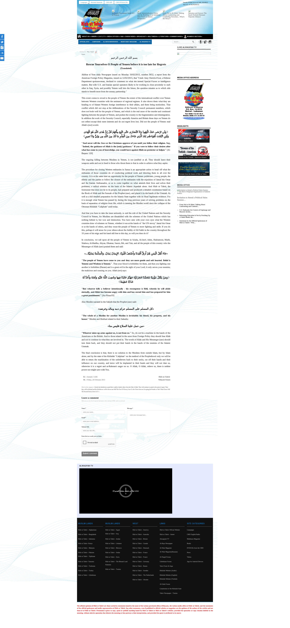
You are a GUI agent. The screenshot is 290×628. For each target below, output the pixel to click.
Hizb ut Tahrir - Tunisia (113, 569)
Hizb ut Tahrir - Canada (140, 543)
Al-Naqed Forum (165, 557)
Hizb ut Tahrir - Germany (141, 561)
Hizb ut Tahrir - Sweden (140, 570)
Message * (130, 408)
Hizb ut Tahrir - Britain (140, 539)
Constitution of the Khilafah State (170, 589)
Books (189, 543)
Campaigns (96, 42)
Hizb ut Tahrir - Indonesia (86, 539)
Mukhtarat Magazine (129, 42)
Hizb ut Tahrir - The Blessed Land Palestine (116, 563)
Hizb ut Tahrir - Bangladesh (87, 534)
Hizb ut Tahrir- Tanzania (86, 561)
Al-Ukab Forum (165, 584)
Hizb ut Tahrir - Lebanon (113, 543)
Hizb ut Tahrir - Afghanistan (87, 530)
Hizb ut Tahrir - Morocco (113, 548)
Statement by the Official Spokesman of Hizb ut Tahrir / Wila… (193, 222)
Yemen (83, 54)
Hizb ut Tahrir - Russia (140, 566)
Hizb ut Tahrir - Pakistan (86, 552)
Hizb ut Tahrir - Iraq (112, 534)
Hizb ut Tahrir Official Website (170, 530)
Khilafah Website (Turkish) (168, 579)
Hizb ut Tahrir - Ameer (167, 534)
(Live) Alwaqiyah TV (186, 47)
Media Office (183, 185)
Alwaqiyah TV (164, 539)
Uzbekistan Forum (166, 561)
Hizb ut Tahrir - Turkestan (86, 566)
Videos (189, 557)
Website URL (85, 427)
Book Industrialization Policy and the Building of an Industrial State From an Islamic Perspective (148, 15)
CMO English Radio (193, 534)
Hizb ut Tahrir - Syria (112, 557)
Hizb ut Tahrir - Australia (141, 534)
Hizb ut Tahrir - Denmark (141, 548)
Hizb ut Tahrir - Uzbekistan (87, 575)
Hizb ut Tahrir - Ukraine (140, 580)
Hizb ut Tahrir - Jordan (112, 539)
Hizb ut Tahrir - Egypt (112, 530)
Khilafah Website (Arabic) (168, 570)
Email (92, 51)
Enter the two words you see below (92, 436)
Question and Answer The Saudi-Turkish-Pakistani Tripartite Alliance (197, 15)
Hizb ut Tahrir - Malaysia (86, 548)
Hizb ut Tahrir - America (141, 530)
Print (88, 51)
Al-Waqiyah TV (145, 42)
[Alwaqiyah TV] (205, 44)
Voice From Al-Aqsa (166, 566)
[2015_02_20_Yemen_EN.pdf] (95, 51)
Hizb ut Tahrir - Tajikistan (86, 556)
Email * (84, 417)
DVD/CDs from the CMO (195, 548)
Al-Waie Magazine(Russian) (169, 552)
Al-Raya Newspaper (110, 42)
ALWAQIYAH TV (86, 466)
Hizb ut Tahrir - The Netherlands (143, 575)
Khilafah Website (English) (168, 575)
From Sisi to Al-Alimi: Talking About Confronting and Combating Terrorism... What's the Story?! (173, 15)
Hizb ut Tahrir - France (140, 552)
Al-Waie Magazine (166, 548)
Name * (84, 408)
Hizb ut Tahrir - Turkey (85, 570)
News (188, 552)
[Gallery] (210, 44)
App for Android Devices (195, 561)
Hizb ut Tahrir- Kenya (85, 543)
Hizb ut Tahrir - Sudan (112, 552)
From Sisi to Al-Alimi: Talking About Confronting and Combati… (192, 205)
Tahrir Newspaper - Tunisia (168, 593)
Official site (84, 42)
